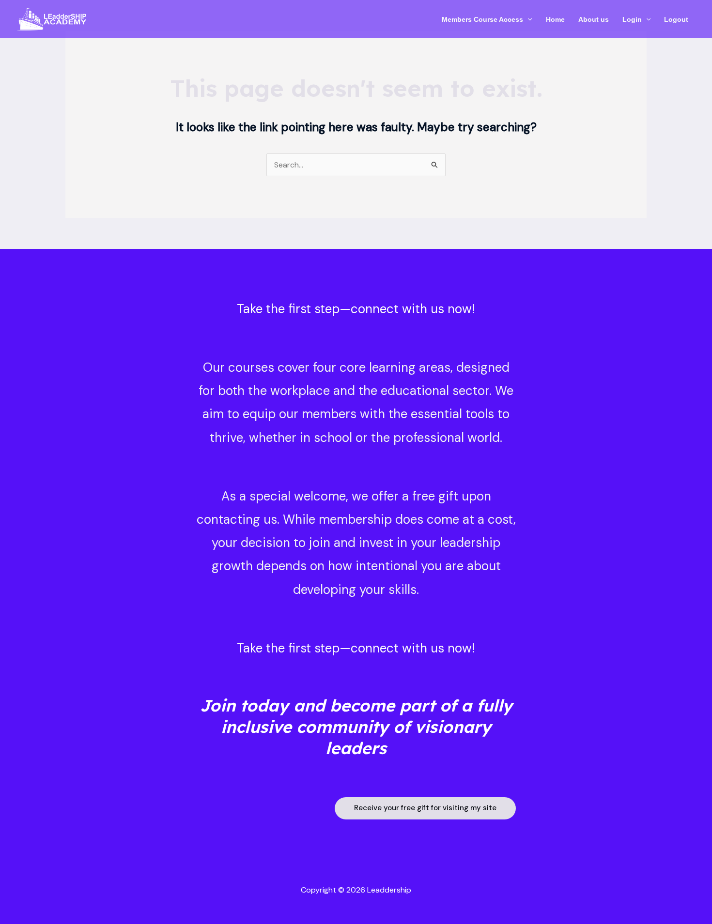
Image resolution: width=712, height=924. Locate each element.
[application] (527, 19)
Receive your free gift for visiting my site (425, 808)
